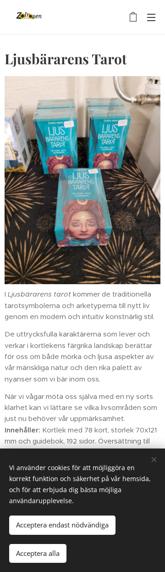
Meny (151, 17)
